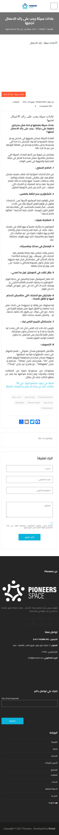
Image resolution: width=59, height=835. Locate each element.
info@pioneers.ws (36, 658)
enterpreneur (47, 408)
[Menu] (53, 6)
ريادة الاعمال (30, 397)
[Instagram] (37, 621)
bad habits (20, 402)
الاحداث (54, 782)
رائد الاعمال (47, 402)
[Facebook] (53, 621)
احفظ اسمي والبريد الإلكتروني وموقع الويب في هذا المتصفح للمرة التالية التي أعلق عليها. (29, 526)
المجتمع (54, 770)
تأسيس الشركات (51, 763)
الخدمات (54, 756)
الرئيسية (54, 742)
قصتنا (55, 749)
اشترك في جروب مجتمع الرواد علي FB (35, 383)
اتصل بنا (54, 796)
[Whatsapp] (29, 621)
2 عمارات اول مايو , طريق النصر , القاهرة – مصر (31, 645)
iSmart (51, 828)
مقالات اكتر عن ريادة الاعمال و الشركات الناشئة (30, 386)
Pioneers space (34, 402)
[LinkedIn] (45, 621)
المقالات (16, 102)
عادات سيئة (16, 397)
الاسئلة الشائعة (51, 789)
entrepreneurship (45, 397)
